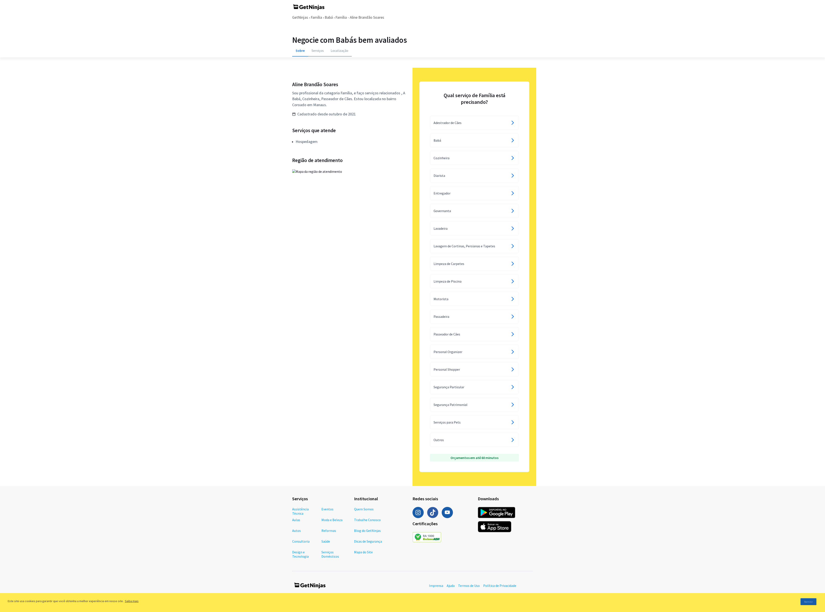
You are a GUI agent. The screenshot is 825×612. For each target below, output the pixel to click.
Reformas (328, 530)
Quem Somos (364, 509)
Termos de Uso (469, 585)
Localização (339, 50)
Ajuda (451, 585)
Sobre (300, 50)
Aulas (296, 520)
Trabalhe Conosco (367, 520)
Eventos (327, 509)
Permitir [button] (808, 601)
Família (316, 17)
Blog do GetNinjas (367, 530)
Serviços (318, 50)
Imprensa (436, 585)
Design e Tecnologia (300, 554)
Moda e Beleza (331, 520)
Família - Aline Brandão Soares (359, 17)
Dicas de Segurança (368, 541)
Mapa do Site (363, 552)
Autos (296, 530)
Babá (329, 17)
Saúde (325, 541)
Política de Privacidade (499, 585)
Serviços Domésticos (330, 554)
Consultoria (301, 541)
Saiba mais (132, 601)
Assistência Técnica (300, 511)
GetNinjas (300, 17)
